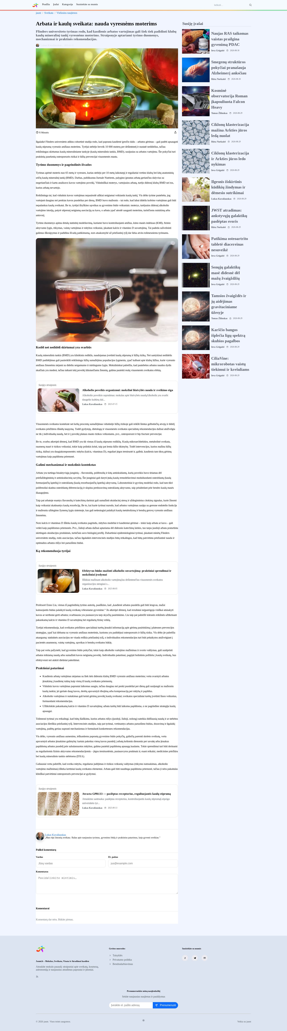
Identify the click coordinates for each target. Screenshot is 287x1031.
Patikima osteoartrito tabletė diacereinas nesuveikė (229, 244)
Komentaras (42, 871)
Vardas (39, 857)
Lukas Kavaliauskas (55, 834)
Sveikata (48, 12)
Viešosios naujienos (67, 12)
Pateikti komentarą (50, 899)
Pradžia (46, 4)
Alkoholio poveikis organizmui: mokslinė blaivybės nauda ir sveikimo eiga (127, 390)
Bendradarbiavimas (123, 964)
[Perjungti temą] (143, 1020)
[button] (175, 132)
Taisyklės (117, 955)
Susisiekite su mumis (87, 4)
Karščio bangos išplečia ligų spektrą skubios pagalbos (228, 335)
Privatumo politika (122, 959)
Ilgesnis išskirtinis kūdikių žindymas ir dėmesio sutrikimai (228, 187)
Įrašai (56, 4)
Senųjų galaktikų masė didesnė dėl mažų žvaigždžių (225, 272)
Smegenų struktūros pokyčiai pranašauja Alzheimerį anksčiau (228, 67)
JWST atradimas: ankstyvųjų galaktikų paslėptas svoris (229, 215)
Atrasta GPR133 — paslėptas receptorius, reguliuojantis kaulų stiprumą (126, 793)
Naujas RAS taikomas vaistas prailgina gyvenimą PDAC (229, 39)
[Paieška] (250, 5)
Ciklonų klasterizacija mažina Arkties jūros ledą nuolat (230, 130)
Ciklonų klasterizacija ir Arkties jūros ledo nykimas (230, 158)
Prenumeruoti (168, 1005)
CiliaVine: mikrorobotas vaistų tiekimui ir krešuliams (230, 364)
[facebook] (185, 958)
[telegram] (195, 958)
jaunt (38, 12)
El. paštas (113, 857)
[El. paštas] (205, 958)
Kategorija (67, 4)
